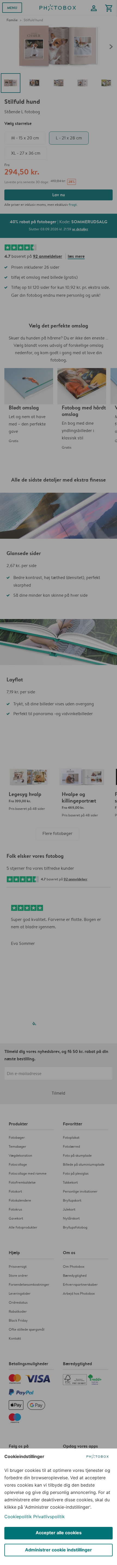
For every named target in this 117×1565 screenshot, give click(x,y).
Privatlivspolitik (49, 1516)
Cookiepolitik (18, 1516)
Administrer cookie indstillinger (58, 1549)
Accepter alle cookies (59, 1532)
